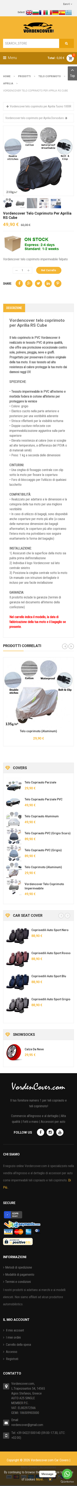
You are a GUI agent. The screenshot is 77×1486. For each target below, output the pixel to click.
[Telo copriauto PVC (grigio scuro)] (14, 836)
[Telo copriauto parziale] (14, 785)
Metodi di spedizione (18, 1267)
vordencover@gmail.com (27, 1425)
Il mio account (14, 1330)
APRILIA (8, 83)
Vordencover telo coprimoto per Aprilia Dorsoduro (34, 118)
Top (72, 76)
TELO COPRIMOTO (49, 76)
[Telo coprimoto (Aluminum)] (14, 870)
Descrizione (14, 308)
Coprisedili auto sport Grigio (50, 999)
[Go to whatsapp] (67, 1474)
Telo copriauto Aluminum (42, 816)
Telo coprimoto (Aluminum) (38, 731)
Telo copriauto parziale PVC (43, 799)
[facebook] (40, 1132)
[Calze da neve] (14, 1052)
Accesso (11, 1352)
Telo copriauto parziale (40, 782)
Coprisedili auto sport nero (49, 930)
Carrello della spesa (18, 1345)
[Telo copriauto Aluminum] (14, 819)
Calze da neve (34, 1049)
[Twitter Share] (38, 283)
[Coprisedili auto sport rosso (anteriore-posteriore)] (17, 959)
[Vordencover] (38, 27)
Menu (12, 58)
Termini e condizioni (18, 1282)
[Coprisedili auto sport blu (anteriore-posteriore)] (17, 982)
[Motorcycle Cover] (38, 161)
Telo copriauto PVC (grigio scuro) (48, 833)
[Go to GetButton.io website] (67, 1481)
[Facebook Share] (19, 283)
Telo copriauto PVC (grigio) (43, 850)
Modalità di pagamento (19, 1275)
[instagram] (50, 1132)
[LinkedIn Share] (48, 283)
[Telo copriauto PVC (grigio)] (14, 853)
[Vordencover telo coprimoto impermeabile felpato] (14, 887)
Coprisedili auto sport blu (48, 976)
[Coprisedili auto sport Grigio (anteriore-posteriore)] (17, 1005)
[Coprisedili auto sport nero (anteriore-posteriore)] (17, 936)
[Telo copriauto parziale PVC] (14, 802)
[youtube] (59, 1132)
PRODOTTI (24, 76)
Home (6, 76)
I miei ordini (13, 1337)
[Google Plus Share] (28, 283)
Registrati (11, 1359)
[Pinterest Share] (57, 283)
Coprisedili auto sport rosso (50, 953)
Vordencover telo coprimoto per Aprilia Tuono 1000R (40, 106)
